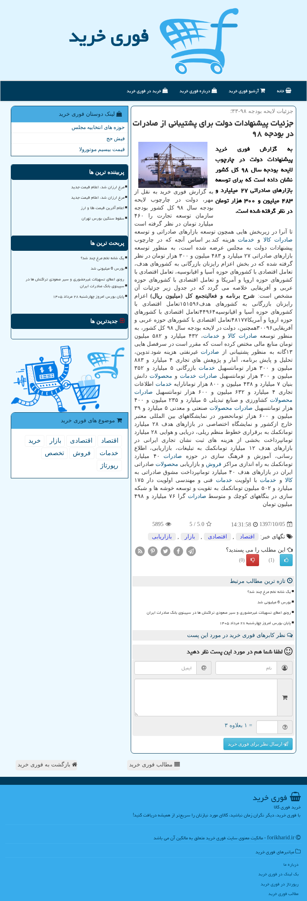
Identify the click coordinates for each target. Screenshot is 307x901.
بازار (190, 537)
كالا (267, 240)
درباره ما (291, 864)
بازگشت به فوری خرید (45, 765)
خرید (34, 440)
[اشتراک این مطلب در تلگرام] (191, 551)
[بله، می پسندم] (286, 560)
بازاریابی (162, 537)
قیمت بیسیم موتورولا (102, 149)
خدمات (246, 240)
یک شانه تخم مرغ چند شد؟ (269, 592)
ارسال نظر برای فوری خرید (255, 744)
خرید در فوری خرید (144, 91)
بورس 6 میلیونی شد (274, 602)
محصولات (161, 376)
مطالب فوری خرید (151, 765)
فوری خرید (109, 35)
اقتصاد (247, 537)
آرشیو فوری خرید (244, 91)
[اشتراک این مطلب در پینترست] (152, 551)
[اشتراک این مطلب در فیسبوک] (178, 551)
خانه (281, 91)
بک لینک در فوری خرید (278, 874)
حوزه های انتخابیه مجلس (98, 127)
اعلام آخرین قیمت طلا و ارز (102, 208)
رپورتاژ (109, 465)
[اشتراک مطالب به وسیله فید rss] (140, 551)
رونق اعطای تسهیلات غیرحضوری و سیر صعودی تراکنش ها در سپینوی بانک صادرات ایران (219, 613)
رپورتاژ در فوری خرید (280, 884)
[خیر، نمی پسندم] (252, 560)
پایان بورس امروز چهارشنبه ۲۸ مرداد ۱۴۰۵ (255, 623)
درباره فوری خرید (195, 91)
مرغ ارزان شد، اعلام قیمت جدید (97, 187)
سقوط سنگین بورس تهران (103, 218)
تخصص (54, 452)
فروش (213, 464)
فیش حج (115, 138)
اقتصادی (217, 537)
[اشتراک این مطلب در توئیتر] (165, 551)
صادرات (283, 240)
